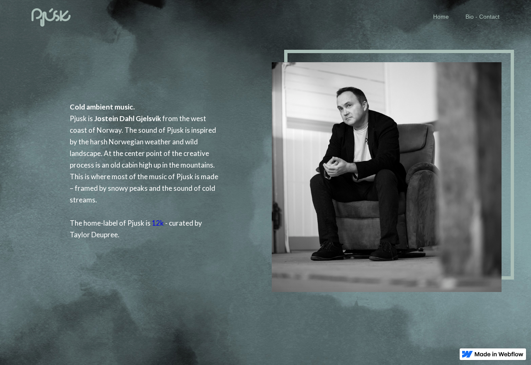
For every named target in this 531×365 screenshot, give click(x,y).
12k (158, 223)
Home (441, 16)
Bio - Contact (482, 16)
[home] (51, 16)
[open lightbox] (387, 171)
